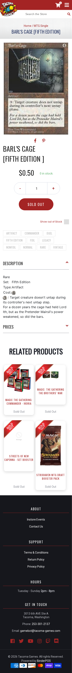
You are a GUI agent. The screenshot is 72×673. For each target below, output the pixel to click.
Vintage (58, 247)
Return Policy (36, 559)
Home (27, 25)
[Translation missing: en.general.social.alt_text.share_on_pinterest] (43, 140)
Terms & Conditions (36, 552)
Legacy (46, 240)
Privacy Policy (36, 566)
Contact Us (36, 526)
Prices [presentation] (8, 327)
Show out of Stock (51, 221)
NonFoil (11, 247)
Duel (49, 233)
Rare (43, 247)
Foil (32, 240)
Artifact (11, 233)
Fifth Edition (14, 240)
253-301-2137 (41, 624)
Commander (32, 233)
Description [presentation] (13, 263)
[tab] (36, 265)
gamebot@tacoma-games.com (40, 630)
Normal (28, 247)
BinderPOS (44, 660)
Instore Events (36, 519)
